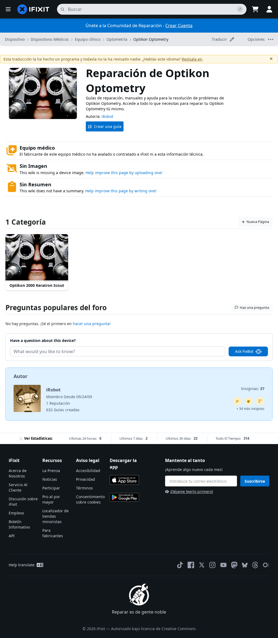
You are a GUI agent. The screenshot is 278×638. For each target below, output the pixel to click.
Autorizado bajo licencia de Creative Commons (153, 628)
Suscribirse (255, 481)
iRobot (107, 116)
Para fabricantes (52, 533)
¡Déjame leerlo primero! (191, 491)
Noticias (49, 479)
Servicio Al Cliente (18, 487)
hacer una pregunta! (91, 323)
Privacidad (85, 479)
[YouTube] (223, 565)
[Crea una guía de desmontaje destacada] (248, 401)
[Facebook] (191, 565)
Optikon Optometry (150, 39)
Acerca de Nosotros (18, 473)
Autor (20, 376)
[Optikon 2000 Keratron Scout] (36, 257)
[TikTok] (180, 565)
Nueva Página (258, 221)
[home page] (33, 9)
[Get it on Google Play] (124, 497)
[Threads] (255, 565)
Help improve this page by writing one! (120, 190)
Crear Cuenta (178, 26)
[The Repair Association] (266, 565)
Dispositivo (15, 39)
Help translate (21, 564)
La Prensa (51, 470)
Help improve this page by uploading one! (124, 172)
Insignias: (252, 388)
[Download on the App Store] (124, 479)
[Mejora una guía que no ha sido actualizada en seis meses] (260, 401)
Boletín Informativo (19, 524)
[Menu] (8, 9)
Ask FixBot (244, 351)
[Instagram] (212, 565)
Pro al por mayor (51, 499)
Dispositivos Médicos (50, 39)
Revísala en (192, 59)
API (12, 535)
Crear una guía (107, 126)
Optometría (116, 39)
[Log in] (269, 9)
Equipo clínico (87, 39)
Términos (84, 488)
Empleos (16, 513)
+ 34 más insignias (250, 408)
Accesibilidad (88, 470)
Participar (51, 488)
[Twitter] (201, 565)
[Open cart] (255, 9)
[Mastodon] (234, 565)
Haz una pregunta (254, 307)
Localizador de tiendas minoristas (55, 516)
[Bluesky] (245, 565)
